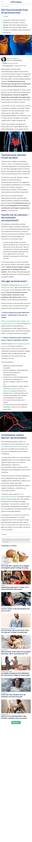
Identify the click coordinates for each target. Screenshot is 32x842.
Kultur (3, 585)
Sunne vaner (4, 564)
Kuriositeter (5, 714)
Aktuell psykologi (6, 607)
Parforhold (4, 650)
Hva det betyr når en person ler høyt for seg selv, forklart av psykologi (15, 631)
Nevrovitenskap (5, 6)
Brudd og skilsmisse (7, 671)
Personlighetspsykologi (8, 628)
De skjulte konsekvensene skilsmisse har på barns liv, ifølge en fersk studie (15, 674)
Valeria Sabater (17, 60)
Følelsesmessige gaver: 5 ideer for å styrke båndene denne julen (15, 588)
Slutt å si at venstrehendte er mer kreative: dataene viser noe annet (14, 717)
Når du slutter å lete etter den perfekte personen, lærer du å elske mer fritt (16, 653)
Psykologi (4, 693)
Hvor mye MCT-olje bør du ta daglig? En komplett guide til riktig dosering (15, 567)
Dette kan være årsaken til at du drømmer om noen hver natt (13, 696)
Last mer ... (16, 722)
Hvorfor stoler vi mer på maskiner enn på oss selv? (15, 610)
